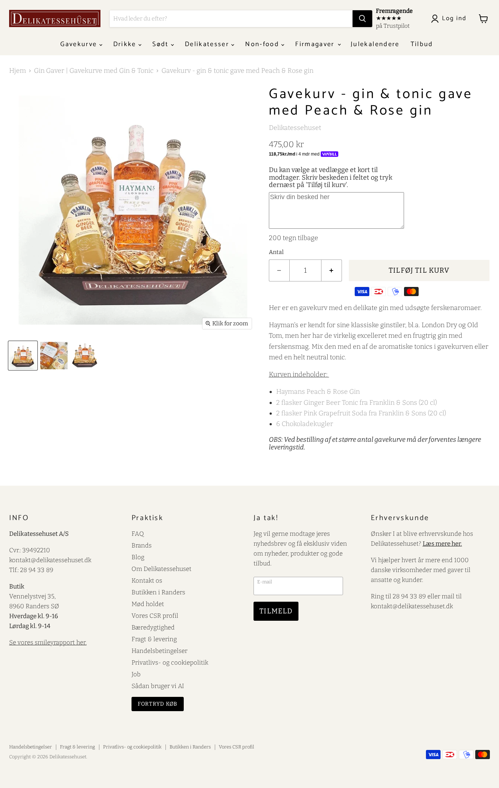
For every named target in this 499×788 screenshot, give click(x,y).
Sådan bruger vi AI (158, 686)
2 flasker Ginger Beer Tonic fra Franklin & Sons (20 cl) (356, 403)
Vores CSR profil (155, 615)
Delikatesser (208, 44)
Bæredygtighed (153, 627)
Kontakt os (147, 580)
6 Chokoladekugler (304, 424)
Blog (138, 557)
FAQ (138, 533)
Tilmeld (276, 611)
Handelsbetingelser (159, 650)
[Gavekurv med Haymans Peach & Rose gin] (53, 355)
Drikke (125, 44)
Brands (142, 545)
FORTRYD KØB (158, 704)
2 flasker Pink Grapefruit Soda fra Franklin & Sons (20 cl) (361, 413)
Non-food (263, 44)
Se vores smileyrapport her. (48, 642)
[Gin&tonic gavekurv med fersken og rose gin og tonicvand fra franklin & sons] (22, 355)
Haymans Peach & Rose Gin (318, 392)
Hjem (17, 71)
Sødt (161, 44)
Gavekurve (79, 44)
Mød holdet (148, 604)
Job (136, 674)
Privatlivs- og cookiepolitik (170, 662)
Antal (276, 252)
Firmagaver (316, 44)
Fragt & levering (154, 639)
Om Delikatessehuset (161, 568)
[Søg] (362, 18)
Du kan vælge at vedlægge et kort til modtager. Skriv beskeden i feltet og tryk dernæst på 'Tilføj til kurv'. (330, 177)
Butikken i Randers (158, 592)
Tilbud (422, 44)
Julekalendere (375, 44)
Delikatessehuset (295, 128)
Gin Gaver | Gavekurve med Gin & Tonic (93, 71)
